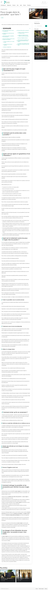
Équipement (19, 577)
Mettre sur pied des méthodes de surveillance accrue (24, 33)
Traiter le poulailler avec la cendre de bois (9, 42)
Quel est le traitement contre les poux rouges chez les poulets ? (8, 39)
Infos (2, 17)
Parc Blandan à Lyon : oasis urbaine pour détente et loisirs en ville (40, 38)
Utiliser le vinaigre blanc (7, 47)
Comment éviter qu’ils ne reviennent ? (23, 30)
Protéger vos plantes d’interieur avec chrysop (39, 49)
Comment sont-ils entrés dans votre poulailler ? (8, 33)
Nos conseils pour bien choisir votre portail (23, 579)
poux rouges (27, 60)
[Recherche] (43, 2)
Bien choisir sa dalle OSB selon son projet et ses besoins (40, 56)
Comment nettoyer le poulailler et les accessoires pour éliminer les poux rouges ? (23, 40)
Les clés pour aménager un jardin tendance (6, 579)
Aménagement (3, 577)
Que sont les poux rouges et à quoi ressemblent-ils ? (8, 31)
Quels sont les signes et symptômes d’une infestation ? (8, 36)
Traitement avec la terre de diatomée (8, 45)
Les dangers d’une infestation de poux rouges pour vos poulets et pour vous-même (23, 44)
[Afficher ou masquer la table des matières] (20, 28)
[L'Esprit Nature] (7, 2)
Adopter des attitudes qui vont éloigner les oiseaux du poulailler (24, 35)
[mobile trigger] (2, 2)
